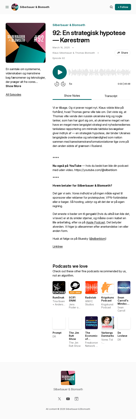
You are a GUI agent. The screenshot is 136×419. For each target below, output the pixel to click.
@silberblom (97, 238)
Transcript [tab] (110, 96)
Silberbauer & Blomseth (34, 6)
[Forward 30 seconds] (63, 83)
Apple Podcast (95, 222)
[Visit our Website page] (76, 399)
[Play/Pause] (60, 72)
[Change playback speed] (70, 83)
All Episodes (13, 94)
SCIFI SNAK (72, 299)
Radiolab (90, 297)
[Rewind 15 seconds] (56, 83)
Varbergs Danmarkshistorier (112, 334)
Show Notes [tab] (72, 95)
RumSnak (58, 297)
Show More (13, 86)
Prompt (57, 332)
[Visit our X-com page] (59, 399)
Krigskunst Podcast (108, 299)
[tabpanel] (91, 179)
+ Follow (123, 6)
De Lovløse (122, 334)
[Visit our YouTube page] (68, 399)
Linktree (58, 246)
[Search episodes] (111, 7)
